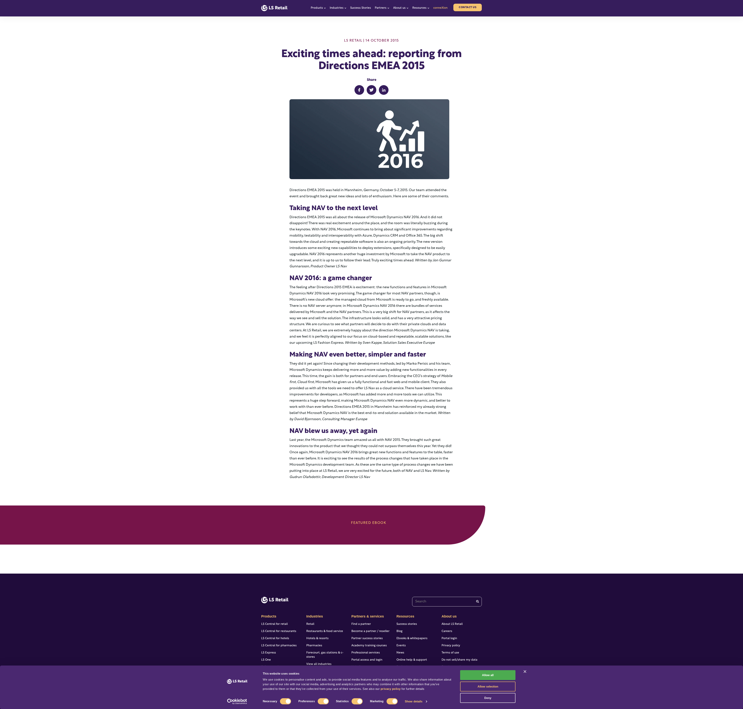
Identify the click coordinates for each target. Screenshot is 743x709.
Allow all (488, 675)
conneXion (440, 8)
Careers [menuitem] (447, 631)
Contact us (467, 7)
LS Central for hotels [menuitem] (275, 638)
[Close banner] (525, 671)
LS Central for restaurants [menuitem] (278, 631)
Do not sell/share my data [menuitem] (459, 660)
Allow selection (488, 686)
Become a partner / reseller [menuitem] (370, 631)
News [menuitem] (400, 652)
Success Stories (360, 8)
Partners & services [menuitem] (367, 616)
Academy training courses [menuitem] (369, 645)
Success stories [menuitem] (406, 624)
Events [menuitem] (401, 645)
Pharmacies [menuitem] (314, 645)
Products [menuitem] (268, 616)
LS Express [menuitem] (268, 652)
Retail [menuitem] (310, 624)
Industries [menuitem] (314, 616)
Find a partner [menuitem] (361, 624)
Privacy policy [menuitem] (451, 645)
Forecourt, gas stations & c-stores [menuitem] (324, 655)
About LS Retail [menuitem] (452, 624)
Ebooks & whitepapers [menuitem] (411, 638)
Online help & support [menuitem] (411, 660)
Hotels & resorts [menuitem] (317, 638)
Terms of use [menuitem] (450, 652)
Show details (413, 701)
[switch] (323, 701)
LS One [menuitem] (266, 660)
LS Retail (353, 41)
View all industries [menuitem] (318, 664)
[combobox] (447, 601)
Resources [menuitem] (405, 616)
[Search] (477, 601)
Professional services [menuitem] (365, 652)
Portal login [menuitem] (449, 638)
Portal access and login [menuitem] (366, 660)
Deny (487, 698)
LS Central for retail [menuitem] (274, 624)
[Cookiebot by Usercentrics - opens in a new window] (237, 701)
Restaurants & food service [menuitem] (324, 631)
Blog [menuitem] (399, 631)
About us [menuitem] (449, 616)
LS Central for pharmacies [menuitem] (279, 645)
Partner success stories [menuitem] (367, 638)
